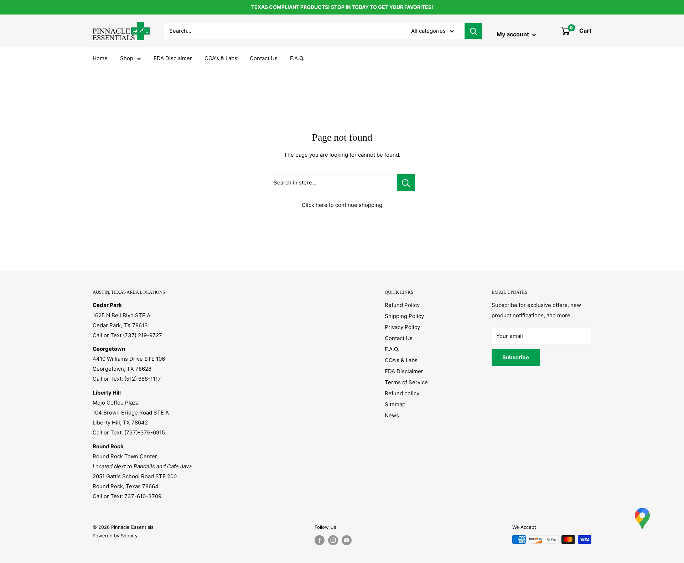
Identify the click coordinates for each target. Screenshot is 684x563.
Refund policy (402, 393)
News (392, 415)
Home (100, 58)
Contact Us (264, 58)
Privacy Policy (402, 327)
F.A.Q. (297, 58)
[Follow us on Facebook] (320, 540)
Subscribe (515, 357)
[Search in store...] (406, 182)
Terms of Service (406, 382)
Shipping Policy (404, 316)
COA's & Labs (220, 58)
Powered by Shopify (115, 535)
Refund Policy (402, 305)
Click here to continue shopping (342, 205)
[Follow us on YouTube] (347, 540)
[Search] (473, 31)
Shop (126, 58)
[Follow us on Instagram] (333, 540)
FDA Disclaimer (173, 58)
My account (513, 34)
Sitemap (395, 404)
